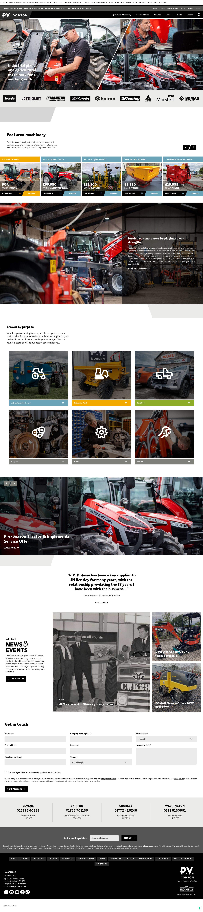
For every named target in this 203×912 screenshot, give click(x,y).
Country (73, 757)
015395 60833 (16, 8)
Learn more (164, 437)
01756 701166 (37, 8)
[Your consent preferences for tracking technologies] (199, 908)
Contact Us (101, 864)
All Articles (14, 679)
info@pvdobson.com (108, 779)
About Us (24, 859)
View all (38, 378)
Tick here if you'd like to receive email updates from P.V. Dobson (34, 772)
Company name (80, 733)
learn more (10, 548)
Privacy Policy (145, 859)
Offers (182, 8)
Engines (169, 15)
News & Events (172, 8)
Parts (179, 15)
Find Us (102, 859)
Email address (10, 745)
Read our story (101, 602)
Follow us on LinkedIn (11, 892)
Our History (38, 859)
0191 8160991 (85, 8)
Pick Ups (157, 15)
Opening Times (116, 859)
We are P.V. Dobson (137, 268)
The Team (53, 859)
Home (13, 859)
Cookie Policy (163, 859)
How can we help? (143, 745)
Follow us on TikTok (27, 892)
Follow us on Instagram (22, 892)
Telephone (13, 757)
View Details (7, 193)
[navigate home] (15, 12)
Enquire (31, 193)
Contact (198, 8)
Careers (190, 8)
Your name (9, 733)
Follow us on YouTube (17, 892)
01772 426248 (60, 8)
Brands (162, 8)
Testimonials (67, 859)
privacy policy (179, 779)
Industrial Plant (142, 15)
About (155, 8)
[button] (185, 147)
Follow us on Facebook (6, 892)
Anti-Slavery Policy (183, 859)
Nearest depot (142, 733)
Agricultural (116, 15)
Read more (101, 662)
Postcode (74, 745)
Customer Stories (86, 859)
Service (190, 15)
